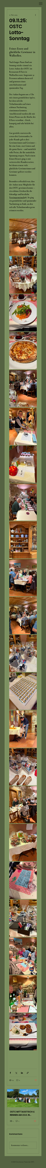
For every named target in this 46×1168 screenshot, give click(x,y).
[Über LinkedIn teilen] (22, 1073)
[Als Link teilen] (28, 1073)
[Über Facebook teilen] (10, 1073)
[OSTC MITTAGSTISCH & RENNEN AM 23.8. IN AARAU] (23, 1098)
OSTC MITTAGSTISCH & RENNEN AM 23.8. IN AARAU (22, 1113)
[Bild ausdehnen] (23, 237)
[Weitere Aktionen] (35, 14)
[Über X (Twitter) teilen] (16, 1073)
